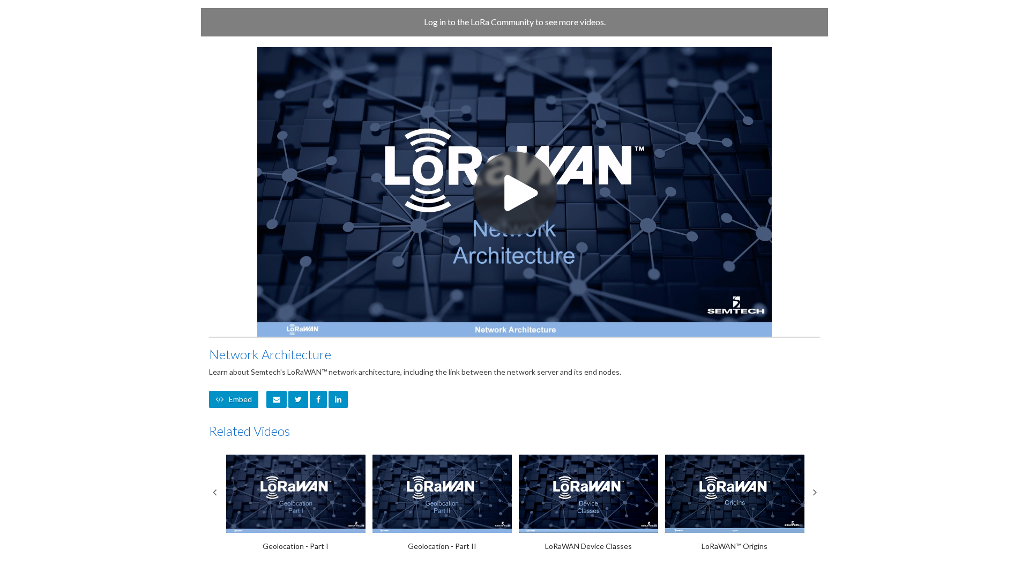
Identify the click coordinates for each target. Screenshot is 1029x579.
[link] (298, 399)
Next (814, 492)
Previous (214, 492)
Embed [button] (240, 399)
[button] (276, 399)
